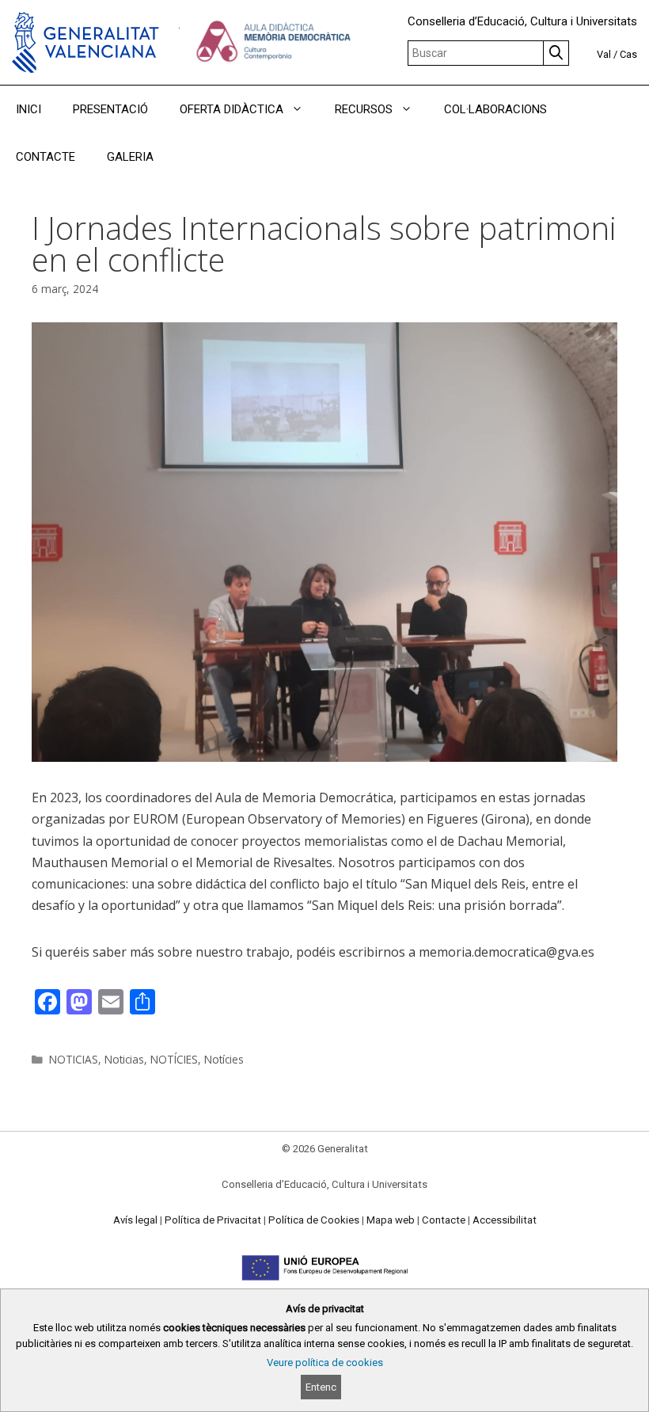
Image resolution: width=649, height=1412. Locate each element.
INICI (28, 109)
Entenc (321, 1387)
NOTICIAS (73, 1059)
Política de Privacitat (213, 1220)
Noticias (124, 1059)
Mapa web (390, 1220)
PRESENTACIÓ (110, 109)
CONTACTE (45, 157)
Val (604, 54)
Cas (628, 54)
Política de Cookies (313, 1220)
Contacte (443, 1220)
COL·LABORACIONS (495, 109)
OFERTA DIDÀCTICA (231, 109)
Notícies (224, 1059)
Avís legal (135, 1220)
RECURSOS (364, 109)
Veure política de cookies (325, 1362)
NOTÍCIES (174, 1059)
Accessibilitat (505, 1220)
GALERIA (130, 157)
